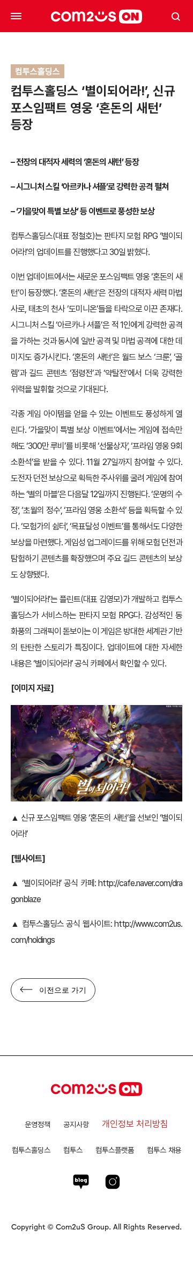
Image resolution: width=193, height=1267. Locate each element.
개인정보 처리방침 (135, 1124)
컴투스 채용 (164, 1149)
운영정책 (37, 1124)
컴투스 (73, 1149)
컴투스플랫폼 (114, 1149)
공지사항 (76, 1124)
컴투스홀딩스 (31, 1149)
